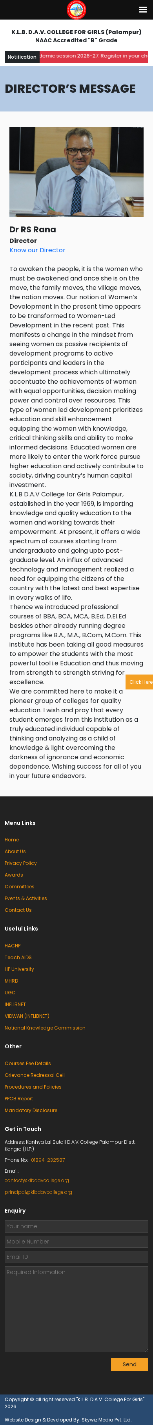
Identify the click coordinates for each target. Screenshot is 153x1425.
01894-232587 (48, 1160)
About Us (15, 851)
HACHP (12, 945)
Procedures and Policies (33, 1087)
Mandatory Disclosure (31, 1110)
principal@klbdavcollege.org (38, 1192)
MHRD (11, 981)
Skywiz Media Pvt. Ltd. (107, 1419)
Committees (20, 886)
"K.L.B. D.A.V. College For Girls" (110, 1399)
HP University (19, 969)
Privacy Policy (21, 863)
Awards (14, 875)
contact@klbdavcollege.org (37, 1180)
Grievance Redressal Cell (35, 1075)
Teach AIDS (18, 957)
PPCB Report (19, 1098)
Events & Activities (26, 898)
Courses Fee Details (28, 1063)
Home (12, 839)
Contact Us (18, 910)
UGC (10, 992)
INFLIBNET (15, 1004)
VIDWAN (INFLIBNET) (27, 1016)
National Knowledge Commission (45, 1027)
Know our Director (37, 250)
